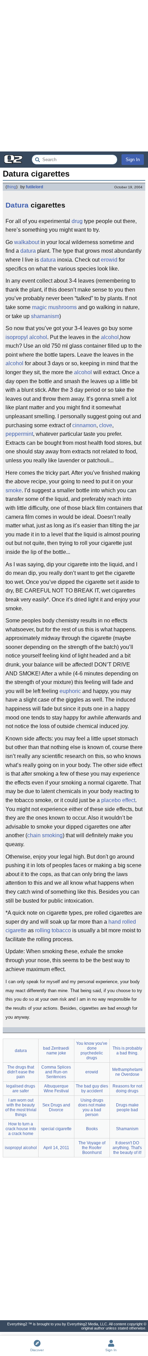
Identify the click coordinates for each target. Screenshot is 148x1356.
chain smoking (45, 835)
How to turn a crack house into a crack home (21, 1129)
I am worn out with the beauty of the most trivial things (20, 1107)
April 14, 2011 (56, 1147)
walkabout (26, 242)
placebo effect (118, 800)
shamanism (45, 316)
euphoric (70, 691)
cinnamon (84, 425)
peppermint (19, 434)
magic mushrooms (54, 307)
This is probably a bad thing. (127, 1050)
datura (28, 251)
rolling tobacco (53, 930)
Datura (17, 205)
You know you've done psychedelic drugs (91, 1050)
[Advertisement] (74, 76)
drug (77, 221)
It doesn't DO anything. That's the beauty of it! (127, 1147)
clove (105, 425)
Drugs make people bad (127, 1107)
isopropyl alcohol (26, 337)
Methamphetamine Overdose (127, 1072)
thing (11, 187)
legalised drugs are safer (20, 1088)
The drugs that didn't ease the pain (20, 1072)
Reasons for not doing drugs (127, 1088)
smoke (14, 490)
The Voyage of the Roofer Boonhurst (91, 1147)
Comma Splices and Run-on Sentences (56, 1072)
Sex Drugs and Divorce (56, 1107)
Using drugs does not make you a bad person (92, 1107)
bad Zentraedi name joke (56, 1050)
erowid (109, 260)
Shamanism (127, 1128)
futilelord (34, 187)
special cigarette (56, 1128)
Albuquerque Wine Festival (56, 1088)
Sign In (133, 159)
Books (92, 1128)
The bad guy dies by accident (92, 1088)
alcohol (110, 337)
